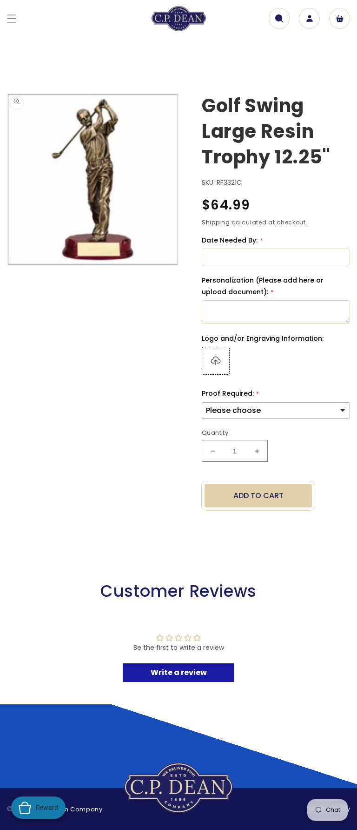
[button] (11, 18)
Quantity (215, 432)
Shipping (216, 222)
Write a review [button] (179, 672)
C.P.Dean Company (71, 809)
